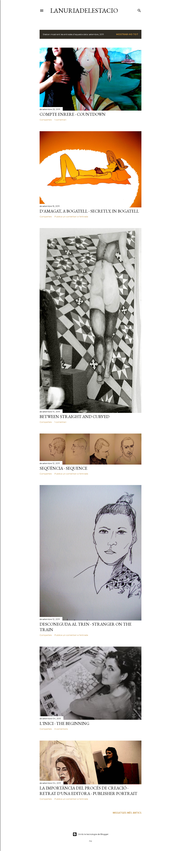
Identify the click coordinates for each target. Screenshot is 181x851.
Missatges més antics (127, 812)
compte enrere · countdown (73, 114)
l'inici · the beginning (64, 723)
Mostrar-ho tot (127, 34)
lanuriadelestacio (84, 10)
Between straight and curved (74, 416)
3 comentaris (61, 729)
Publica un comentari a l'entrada (71, 216)
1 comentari (60, 119)
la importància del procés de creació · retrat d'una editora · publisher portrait (88, 790)
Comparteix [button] (46, 119)
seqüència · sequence (63, 468)
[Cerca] (139, 9)
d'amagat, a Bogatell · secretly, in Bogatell (89, 211)
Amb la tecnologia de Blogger (93, 834)
